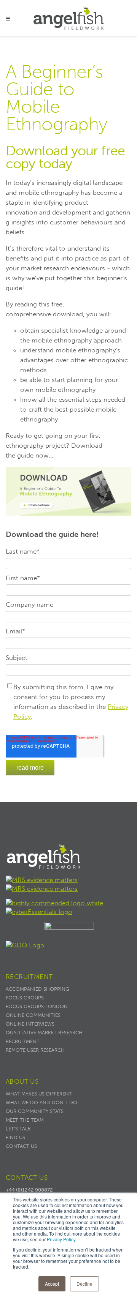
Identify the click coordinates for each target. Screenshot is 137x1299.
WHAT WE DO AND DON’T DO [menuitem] (41, 1102)
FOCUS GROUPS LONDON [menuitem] (37, 1006)
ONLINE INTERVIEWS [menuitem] (30, 1024)
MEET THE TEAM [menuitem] (25, 1120)
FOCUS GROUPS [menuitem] (25, 998)
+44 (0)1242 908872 (29, 1190)
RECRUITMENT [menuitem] (23, 1041)
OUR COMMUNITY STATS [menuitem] (35, 1111)
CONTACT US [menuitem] (21, 1146)
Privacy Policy (61, 1239)
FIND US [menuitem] (15, 1137)
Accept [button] (52, 1283)
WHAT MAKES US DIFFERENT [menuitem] (39, 1094)
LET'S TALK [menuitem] (18, 1129)
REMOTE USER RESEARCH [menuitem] (35, 1050)
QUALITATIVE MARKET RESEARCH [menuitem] (44, 1032)
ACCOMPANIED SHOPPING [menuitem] (37, 989)
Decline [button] (84, 1283)
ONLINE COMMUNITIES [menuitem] (33, 1015)
